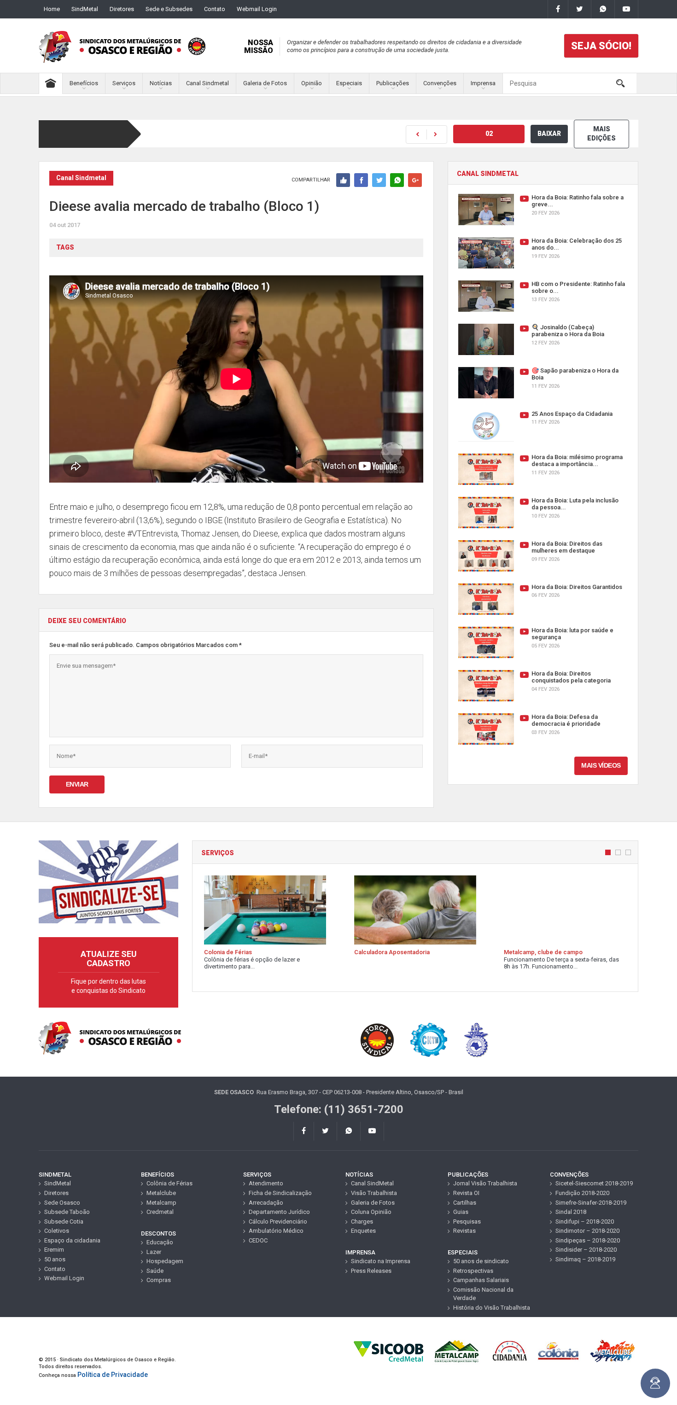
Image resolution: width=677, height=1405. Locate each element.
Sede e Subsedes (169, 9)
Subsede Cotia (63, 1221)
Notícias (161, 83)
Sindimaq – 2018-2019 (585, 1259)
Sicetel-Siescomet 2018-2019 (594, 1183)
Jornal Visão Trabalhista (485, 1183)
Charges (362, 1221)
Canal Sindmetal (207, 83)
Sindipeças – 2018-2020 (587, 1240)
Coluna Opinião (371, 1211)
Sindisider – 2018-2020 (586, 1249)
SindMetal (84, 9)
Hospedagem (164, 1261)
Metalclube (161, 1192)
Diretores (122, 9)
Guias (460, 1211)
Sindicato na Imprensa (380, 1261)
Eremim (54, 1249)
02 (489, 133)
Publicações (392, 83)
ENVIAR (77, 784)
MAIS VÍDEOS (601, 765)
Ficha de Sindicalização (280, 1192)
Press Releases (371, 1270)
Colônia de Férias (169, 1183)
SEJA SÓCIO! (601, 46)
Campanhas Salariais (481, 1280)
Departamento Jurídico (279, 1211)
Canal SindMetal (372, 1183)
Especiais (349, 83)
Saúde (154, 1270)
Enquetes (363, 1230)
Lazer (153, 1251)
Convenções (439, 83)
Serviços (123, 83)
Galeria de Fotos (265, 83)
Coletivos (56, 1230)
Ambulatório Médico (276, 1230)
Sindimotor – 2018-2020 (587, 1230)
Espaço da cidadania (72, 1240)
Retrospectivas (473, 1270)
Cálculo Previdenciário (278, 1221)
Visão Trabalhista (374, 1192)
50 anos (54, 1259)
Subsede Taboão (67, 1211)
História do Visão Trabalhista (491, 1307)
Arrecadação (266, 1202)
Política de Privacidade (112, 1374)
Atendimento (266, 1183)
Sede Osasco (62, 1202)
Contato (214, 9)
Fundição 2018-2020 (582, 1192)
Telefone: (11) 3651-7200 (338, 1109)
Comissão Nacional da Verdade (483, 1294)
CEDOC (258, 1240)
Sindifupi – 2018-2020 (584, 1221)
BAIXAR (549, 133)
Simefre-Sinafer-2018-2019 (590, 1202)
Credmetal (160, 1211)
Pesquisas (467, 1221)
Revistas (464, 1230)
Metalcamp (161, 1202)
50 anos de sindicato (481, 1261)
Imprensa (483, 83)
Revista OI (466, 1192)
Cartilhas (464, 1202)
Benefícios (84, 83)
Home (52, 9)
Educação (159, 1242)
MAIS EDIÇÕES (601, 133)
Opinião (311, 83)
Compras (158, 1280)
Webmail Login (257, 9)
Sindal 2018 (570, 1211)
